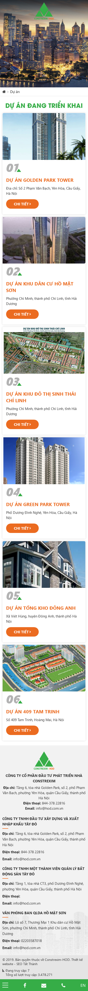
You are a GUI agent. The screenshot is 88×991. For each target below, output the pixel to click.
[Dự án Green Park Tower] (44, 460)
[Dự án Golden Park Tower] (44, 136)
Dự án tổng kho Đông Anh (41, 608)
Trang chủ (4, 93)
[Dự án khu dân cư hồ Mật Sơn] (44, 240)
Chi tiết (21, 203)
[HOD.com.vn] (44, 11)
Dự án (15, 91)
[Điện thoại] (63, 985)
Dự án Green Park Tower (38, 504)
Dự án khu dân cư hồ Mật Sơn (39, 286)
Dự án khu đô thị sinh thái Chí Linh (41, 396)
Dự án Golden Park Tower (39, 180)
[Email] (43, 985)
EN (83, 985)
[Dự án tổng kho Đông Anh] (44, 564)
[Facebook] (24, 985)
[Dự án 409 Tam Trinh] (44, 668)
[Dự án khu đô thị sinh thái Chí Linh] (44, 350)
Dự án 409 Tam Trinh (32, 711)
